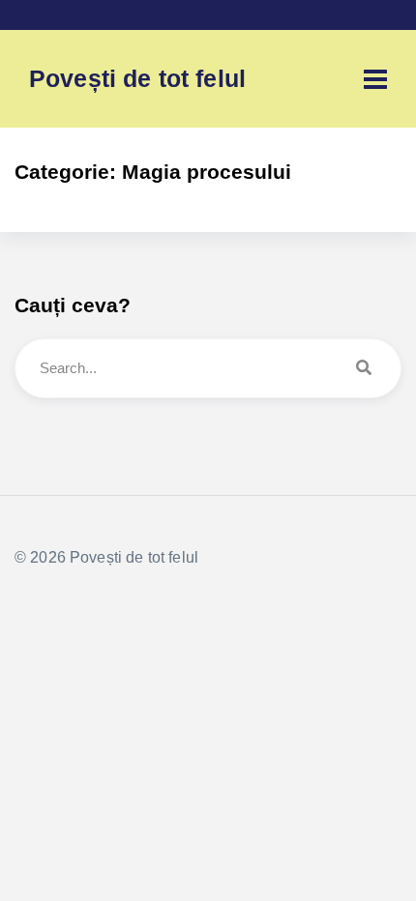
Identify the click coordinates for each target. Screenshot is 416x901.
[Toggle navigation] (375, 79)
